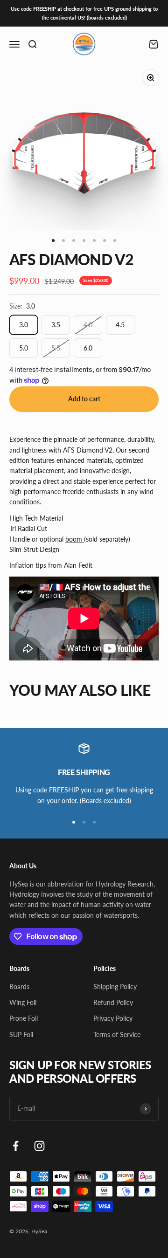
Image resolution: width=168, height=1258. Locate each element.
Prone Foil (23, 1018)
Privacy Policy (113, 1018)
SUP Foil (21, 1034)
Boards (19, 986)
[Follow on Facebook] (15, 1146)
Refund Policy (113, 1002)
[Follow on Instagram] (39, 1146)
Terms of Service (116, 1034)
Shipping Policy (115, 986)
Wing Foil (22, 1002)
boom (74, 539)
